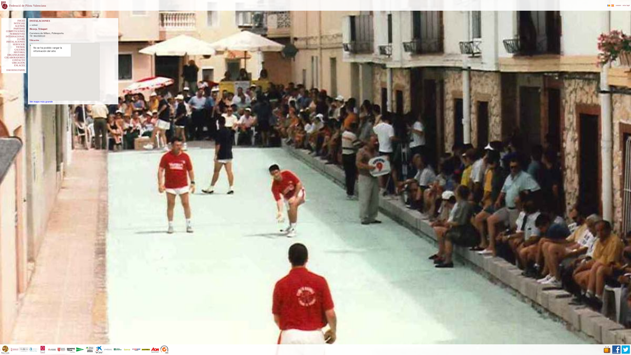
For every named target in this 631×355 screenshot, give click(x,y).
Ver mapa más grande (41, 101)
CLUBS (21, 39)
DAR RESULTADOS (15, 70)
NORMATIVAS (17, 34)
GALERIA (19, 49)
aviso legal (626, 5)
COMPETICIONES (15, 31)
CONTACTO (18, 60)
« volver (34, 25)
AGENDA (20, 26)
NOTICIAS (19, 23)
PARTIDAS (19, 28)
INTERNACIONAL (15, 36)
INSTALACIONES (15, 42)
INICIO (21, 21)
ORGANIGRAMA (16, 55)
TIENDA (20, 47)
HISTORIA (19, 52)
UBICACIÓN (18, 63)
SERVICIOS (19, 44)
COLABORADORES (15, 57)
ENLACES (19, 65)
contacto (618, 5)
